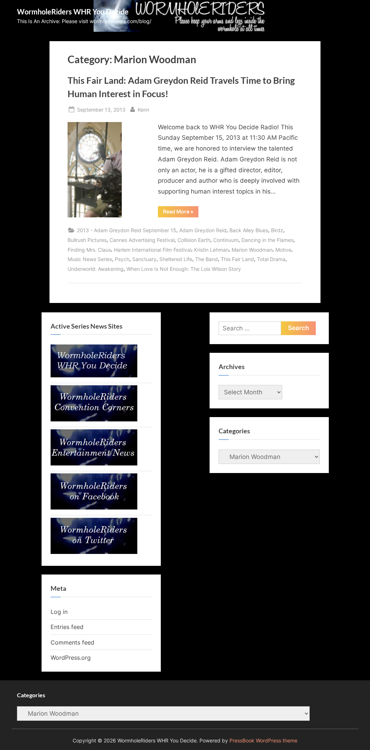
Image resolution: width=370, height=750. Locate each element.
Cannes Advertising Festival (142, 240)
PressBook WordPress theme (263, 741)
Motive (283, 250)
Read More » (180, 212)
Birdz (277, 230)
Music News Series (90, 259)
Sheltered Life (175, 259)
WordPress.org (71, 657)
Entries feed (67, 626)
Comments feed (72, 642)
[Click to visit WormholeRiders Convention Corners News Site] (94, 419)
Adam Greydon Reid (203, 230)
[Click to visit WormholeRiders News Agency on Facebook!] (94, 507)
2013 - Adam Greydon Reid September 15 (126, 230)
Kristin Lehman (211, 250)
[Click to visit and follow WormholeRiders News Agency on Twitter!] (94, 551)
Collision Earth (193, 240)
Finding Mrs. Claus (89, 250)
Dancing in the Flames (267, 240)
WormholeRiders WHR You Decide (73, 11)
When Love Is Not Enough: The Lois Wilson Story (183, 269)
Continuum (225, 240)
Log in (59, 611)
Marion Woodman (252, 250)
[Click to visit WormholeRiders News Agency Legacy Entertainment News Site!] (94, 463)
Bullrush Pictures (87, 240)
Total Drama (271, 259)
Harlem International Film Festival (152, 250)
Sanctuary (144, 259)
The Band (206, 259)
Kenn (143, 109)
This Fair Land (237, 259)
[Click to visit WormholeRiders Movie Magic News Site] (94, 375)
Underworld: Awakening (96, 269)
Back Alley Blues (248, 230)
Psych (122, 259)
